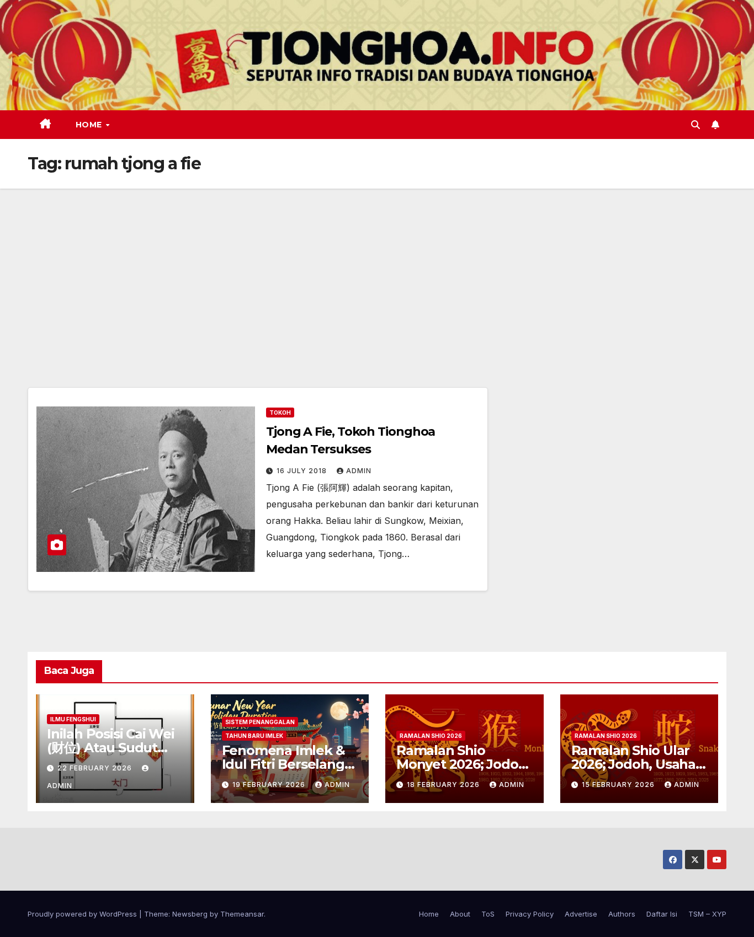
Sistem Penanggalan (260, 722)
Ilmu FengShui (73, 719)
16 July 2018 (303, 471)
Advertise (581, 913)
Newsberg (190, 913)
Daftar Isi (661, 913)
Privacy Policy (530, 913)
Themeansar (242, 913)
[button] (695, 124)
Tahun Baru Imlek (254, 735)
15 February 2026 (619, 784)
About (460, 913)
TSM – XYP (707, 913)
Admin (358, 471)
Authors (621, 913)
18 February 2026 (444, 784)
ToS (488, 913)
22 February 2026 (95, 768)
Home (90, 125)
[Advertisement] (377, 271)
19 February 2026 (269, 784)
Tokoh (280, 412)
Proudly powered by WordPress (83, 913)
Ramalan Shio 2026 (431, 735)
